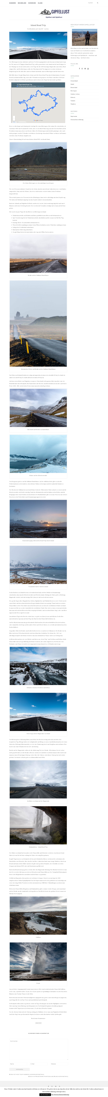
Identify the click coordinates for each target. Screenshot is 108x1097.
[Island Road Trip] (38, 45)
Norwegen (32, 3)
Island (40, 3)
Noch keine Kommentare (38, 1018)
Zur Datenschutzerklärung (60, 1094)
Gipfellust (60, 11)
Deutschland (74, 81)
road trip (38, 1023)
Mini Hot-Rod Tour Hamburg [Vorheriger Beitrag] (27, 1074)
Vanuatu (73, 100)
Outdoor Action (75, 94)
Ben (47, 29)
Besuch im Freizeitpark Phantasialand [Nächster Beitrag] (48, 1076)
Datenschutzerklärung (77, 119)
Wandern (12, 3)
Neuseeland (22, 3)
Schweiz (73, 97)
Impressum (74, 116)
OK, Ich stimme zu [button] (45, 1094)
